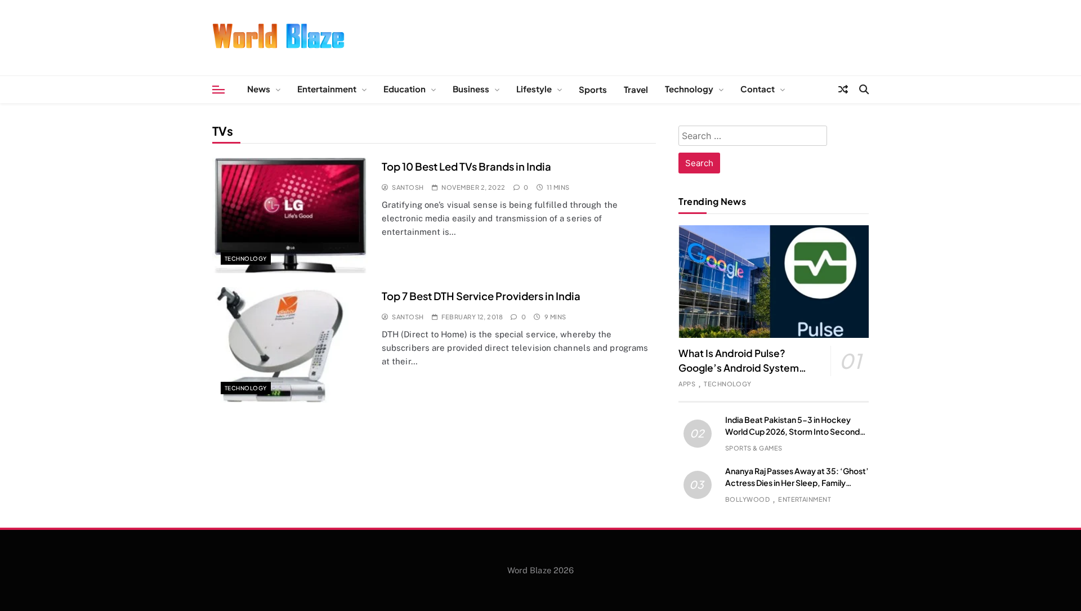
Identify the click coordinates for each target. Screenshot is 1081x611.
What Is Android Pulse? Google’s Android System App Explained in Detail (738, 368)
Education (404, 88)
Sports (593, 89)
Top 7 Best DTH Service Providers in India (481, 295)
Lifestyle (534, 88)
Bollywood (747, 499)
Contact (757, 88)
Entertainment (326, 88)
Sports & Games (754, 448)
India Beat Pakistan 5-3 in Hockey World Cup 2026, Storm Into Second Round (792, 431)
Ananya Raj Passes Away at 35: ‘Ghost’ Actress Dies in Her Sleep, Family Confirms (797, 482)
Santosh (407, 187)
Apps (686, 383)
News (258, 88)
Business (471, 88)
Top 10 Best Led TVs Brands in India (466, 166)
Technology (689, 88)
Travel (636, 89)
